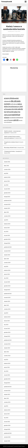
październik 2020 (7, 433)
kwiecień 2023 (7, 316)
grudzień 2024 (7, 239)
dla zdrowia (15, 101)
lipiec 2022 (6, 351)
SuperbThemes (21, 446)
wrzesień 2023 (7, 297)
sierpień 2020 (7, 441)
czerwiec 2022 (7, 355)
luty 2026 (6, 185)
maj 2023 (6, 313)
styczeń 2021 (7, 421)
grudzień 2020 (7, 425)
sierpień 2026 (7, 161)
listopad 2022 (7, 336)
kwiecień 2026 (7, 177)
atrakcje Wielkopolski (11, 98)
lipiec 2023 (6, 305)
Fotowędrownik (6, 1)
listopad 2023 (7, 289)
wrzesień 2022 (7, 344)
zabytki (16, 120)
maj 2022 (6, 359)
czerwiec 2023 (7, 309)
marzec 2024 (7, 274)
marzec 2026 (7, 181)
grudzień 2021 (7, 378)
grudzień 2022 (7, 332)
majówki (7, 104)
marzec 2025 (7, 227)
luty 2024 (6, 278)
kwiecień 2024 (7, 270)
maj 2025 (6, 219)
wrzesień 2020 (7, 437)
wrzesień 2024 (7, 250)
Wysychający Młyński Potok (10, 147)
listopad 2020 (7, 429)
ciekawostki (7, 101)
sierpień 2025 (7, 208)
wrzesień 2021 (7, 390)
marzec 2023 (7, 320)
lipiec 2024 (6, 258)
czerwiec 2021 (7, 402)
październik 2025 (7, 200)
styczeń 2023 (7, 328)
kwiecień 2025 (7, 223)
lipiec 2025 (6, 212)
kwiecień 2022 (7, 363)
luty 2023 (6, 324)
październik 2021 (7, 386)
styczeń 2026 (7, 188)
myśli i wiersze (13, 104)
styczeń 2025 (7, 235)
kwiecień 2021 (7, 410)
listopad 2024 (7, 243)
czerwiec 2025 (7, 216)
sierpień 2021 (7, 394)
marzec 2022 (7, 367)
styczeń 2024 (7, 281)
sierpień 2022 (7, 347)
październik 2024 (7, 247)
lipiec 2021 (6, 398)
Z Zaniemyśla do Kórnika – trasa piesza (12, 151)
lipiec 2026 (6, 165)
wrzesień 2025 (7, 204)
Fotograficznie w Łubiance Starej (11, 142)
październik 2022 (7, 340)
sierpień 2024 (7, 254)
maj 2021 (6, 406)
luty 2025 (6, 231)
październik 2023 (7, 293)
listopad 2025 (7, 196)
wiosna (6, 117)
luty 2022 (6, 371)
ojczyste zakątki (17, 109)
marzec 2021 (7, 413)
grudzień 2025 (7, 192)
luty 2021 (6, 417)
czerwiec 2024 (7, 262)
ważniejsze (15, 114)
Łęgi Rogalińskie (9, 122)
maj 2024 (6, 266)
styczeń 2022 (7, 375)
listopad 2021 (7, 382)
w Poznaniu (10, 120)
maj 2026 (6, 173)
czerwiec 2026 (7, 169)
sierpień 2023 (7, 301)
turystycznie (8, 112)
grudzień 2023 (7, 285)
